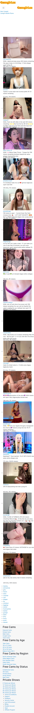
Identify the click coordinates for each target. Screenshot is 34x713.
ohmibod (5, 603)
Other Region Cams (8, 658)
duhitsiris (6, 484)
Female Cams (7, 632)
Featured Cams (7, 630)
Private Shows (7, 673)
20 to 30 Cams (7, 647)
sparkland (6, 454)
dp (4, 601)
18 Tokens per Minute (9, 687)
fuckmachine (7, 609)
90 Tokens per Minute (9, 692)
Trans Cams (6, 638)
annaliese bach (7, 181)
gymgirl (5, 612)
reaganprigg (6, 241)
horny (5, 618)
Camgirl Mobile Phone (7, 13)
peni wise (6, 272)
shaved (5, 622)
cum (4, 597)
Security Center (9, 700)
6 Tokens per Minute (9, 683)
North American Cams (9, 656)
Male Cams (6, 634)
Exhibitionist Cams (8, 670)
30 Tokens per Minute (9, 689)
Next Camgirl (4, 11)
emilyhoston (6, 576)
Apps (6, 708)
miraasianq (6, 545)
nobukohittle (7, 333)
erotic (5, 620)
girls (4, 590)
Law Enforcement (10, 702)
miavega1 (6, 363)
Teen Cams (6, 643)
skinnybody (6, 588)
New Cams (6, 677)
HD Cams (5, 672)
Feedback (8, 698)
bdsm (4, 614)
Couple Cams (7, 636)
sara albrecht (7, 59)
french (5, 591)
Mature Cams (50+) (9, 651)
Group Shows (7, 675)
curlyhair (5, 595)
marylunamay (7, 393)
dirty (4, 616)
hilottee (5, 89)
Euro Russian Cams (8, 660)
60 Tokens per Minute (9, 691)
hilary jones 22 (7, 150)
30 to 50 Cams (7, 649)
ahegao (5, 599)
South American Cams (9, 664)
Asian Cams (6, 662)
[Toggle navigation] (3, 7)
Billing (6, 704)
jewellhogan (6, 424)
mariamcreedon (7, 302)
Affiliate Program (10, 710)
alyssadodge (7, 211)
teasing (5, 586)
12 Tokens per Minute (9, 685)
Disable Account (10, 706)
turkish (5, 607)
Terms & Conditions (10, 694)
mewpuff (5, 120)
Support (7, 696)
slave (4, 593)
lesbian (5, 611)
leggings (5, 605)
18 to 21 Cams (7, 645)
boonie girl (6, 515)
